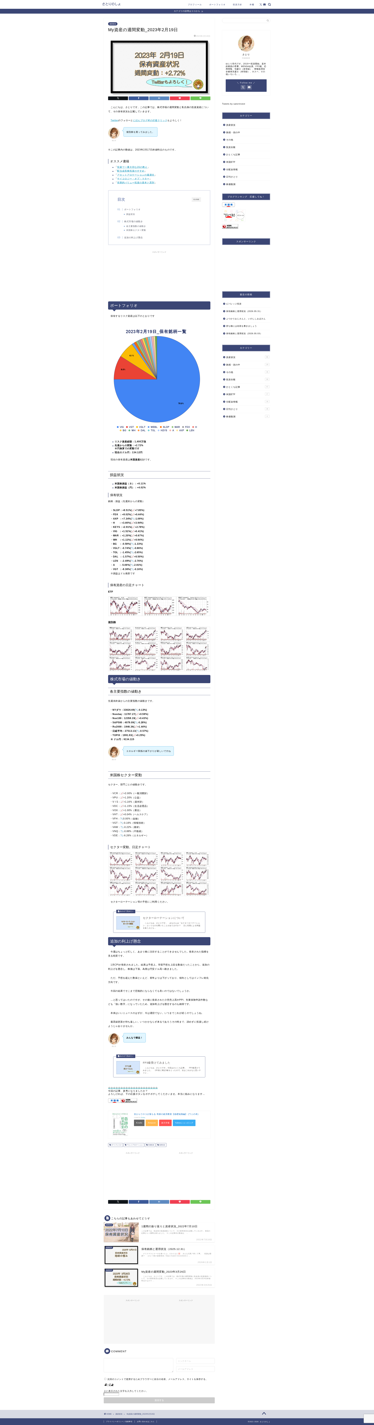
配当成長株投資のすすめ (130, 171)
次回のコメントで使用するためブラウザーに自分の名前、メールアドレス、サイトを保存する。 (157, 1379)
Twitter (114, 120)
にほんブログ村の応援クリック (150, 120)
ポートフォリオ (217, 4)
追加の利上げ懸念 (133, 237)
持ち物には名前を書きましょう (241, 326)
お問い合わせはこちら (145, 1421)
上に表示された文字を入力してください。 (126, 1391)
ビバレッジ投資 (233, 304)
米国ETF (230, 162)
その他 (229, 139)
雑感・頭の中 (233, 132)
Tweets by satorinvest (233, 104)
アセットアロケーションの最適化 (135, 175)
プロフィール (195, 4)
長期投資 (151, 1145)
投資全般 (231, 147)
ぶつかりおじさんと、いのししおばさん (246, 319)
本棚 (252, 4)
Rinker (143, 1117)
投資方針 (237, 4)
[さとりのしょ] (111, 5)
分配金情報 (232, 169)
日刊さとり (232, 177)
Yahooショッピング (184, 1123)
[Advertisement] (159, 275)
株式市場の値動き (133, 221)
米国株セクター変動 (136, 230)
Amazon (152, 1123)
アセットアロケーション (134, 1145)
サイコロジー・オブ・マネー (133, 178)
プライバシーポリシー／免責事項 (119, 1421)
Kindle (139, 1123)
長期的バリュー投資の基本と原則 (135, 182)
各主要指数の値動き (136, 226)
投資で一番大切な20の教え (132, 167)
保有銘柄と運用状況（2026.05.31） (244, 311)
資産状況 (113, 24)
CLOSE (196, 199)
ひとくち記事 (233, 154)
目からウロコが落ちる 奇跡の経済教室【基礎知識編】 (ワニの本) (166, 1114)
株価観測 (231, 184)
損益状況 (130, 214)
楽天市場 (165, 1123)
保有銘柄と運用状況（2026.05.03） (244, 333)
